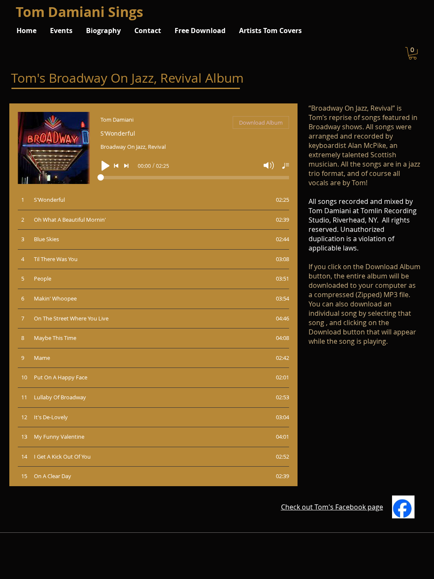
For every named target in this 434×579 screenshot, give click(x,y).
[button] (412, 53)
